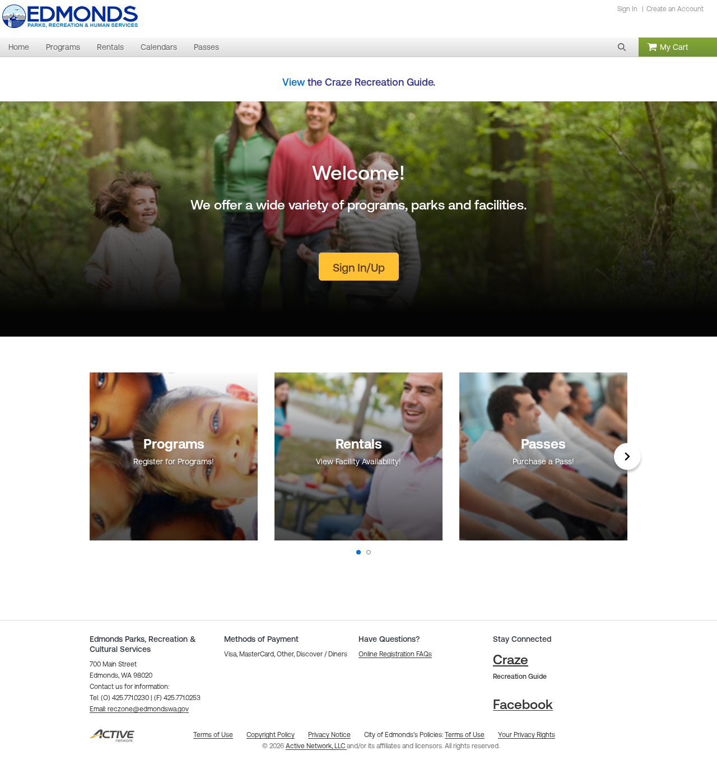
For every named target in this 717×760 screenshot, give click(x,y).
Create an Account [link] (675, 9)
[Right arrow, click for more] (627, 456)
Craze (510, 659)
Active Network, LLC (316, 746)
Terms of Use (465, 735)
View (293, 82)
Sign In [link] (627, 9)
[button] (622, 47)
